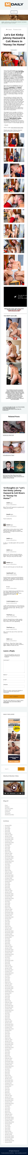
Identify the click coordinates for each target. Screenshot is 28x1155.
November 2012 (9, 1063)
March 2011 (8, 1094)
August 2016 (8, 993)
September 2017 (9, 973)
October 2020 (8, 934)
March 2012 (8, 1075)
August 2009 (8, 1123)
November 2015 (9, 1007)
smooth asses (15, 398)
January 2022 (8, 910)
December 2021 (9, 912)
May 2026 (7, 830)
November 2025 (9, 839)
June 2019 (7, 959)
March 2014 (8, 1038)
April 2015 (7, 1018)
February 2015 (8, 1021)
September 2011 (9, 1084)
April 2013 (7, 1055)
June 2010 (7, 1108)
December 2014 (9, 1024)
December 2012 (9, 1061)
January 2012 (8, 1078)
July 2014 (7, 1032)
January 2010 (8, 1115)
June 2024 (7, 865)
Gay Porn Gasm (9, 808)
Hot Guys (14, 50)
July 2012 (7, 1069)
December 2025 (9, 837)
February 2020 (8, 946)
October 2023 (8, 878)
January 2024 (8, 873)
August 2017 (8, 974)
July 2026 (7, 827)
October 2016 (8, 990)
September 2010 (9, 1103)
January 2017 (8, 985)
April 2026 (7, 831)
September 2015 (9, 1010)
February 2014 (8, 1039)
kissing (9, 394)
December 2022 (9, 893)
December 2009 (9, 1117)
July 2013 (7, 1050)
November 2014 (9, 1025)
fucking (13, 392)
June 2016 (7, 996)
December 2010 (9, 1098)
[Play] (5, 793)
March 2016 (8, 1000)
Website (5, 684)
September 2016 (9, 991)
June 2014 (7, 1033)
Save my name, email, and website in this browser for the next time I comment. (13, 691)
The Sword (7, 813)
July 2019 (7, 957)
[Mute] (20, 793)
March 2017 (8, 982)
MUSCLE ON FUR (8, 435)
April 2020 (7, 943)
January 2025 (8, 855)
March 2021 (8, 926)
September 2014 (9, 1028)
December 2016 (9, 987)
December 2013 (9, 1042)
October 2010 (8, 1101)
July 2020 (7, 938)
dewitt (10, 29)
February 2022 (8, 909)
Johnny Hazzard (20, 393)
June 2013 (7, 1052)
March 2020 (8, 945)
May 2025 (7, 848)
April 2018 (7, 963)
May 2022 (7, 904)
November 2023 (9, 876)
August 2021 (8, 918)
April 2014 (7, 1036)
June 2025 (7, 847)
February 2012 (8, 1077)
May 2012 (7, 1072)
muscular (9, 396)
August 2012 (8, 1067)
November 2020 (9, 932)
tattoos (22, 398)
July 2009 (7, 1125)
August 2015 (8, 1011)
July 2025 (7, 845)
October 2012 (8, 1064)
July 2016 (7, 994)
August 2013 (8, 1049)
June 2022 (7, 903)
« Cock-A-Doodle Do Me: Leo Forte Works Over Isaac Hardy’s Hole (13, 407)
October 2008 (8, 1139)
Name (5, 674)
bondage (20, 390)
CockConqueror (11, 601)
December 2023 (9, 875)
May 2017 (7, 979)
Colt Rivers (20, 391)
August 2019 (8, 955)
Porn (17, 396)
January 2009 (8, 1134)
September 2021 (9, 917)
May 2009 (7, 1128)
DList (6, 805)
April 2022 (7, 906)
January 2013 (8, 1059)
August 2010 (8, 1105)
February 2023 (8, 890)
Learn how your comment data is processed (12, 702)
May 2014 (7, 1035)
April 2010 (7, 1111)
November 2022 (9, 895)
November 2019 (9, 951)
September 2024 (9, 861)
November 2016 (9, 988)
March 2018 (8, 965)
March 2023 (8, 889)
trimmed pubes (15, 399)
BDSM (11, 390)
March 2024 (8, 870)
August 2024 (8, 862)
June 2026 (7, 828)
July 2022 (7, 901)
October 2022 (8, 896)
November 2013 (9, 1044)
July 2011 (7, 1087)
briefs (8, 391)
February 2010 (8, 1114)
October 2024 (8, 859)
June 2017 (7, 977)
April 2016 (7, 999)
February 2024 (8, 872)
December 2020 (9, 931)
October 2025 (8, 841)
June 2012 (7, 1070)
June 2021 (7, 921)
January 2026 (8, 836)
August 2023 (8, 881)
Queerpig (7, 811)
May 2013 (7, 1053)
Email (5, 679)
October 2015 (8, 1008)
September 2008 (9, 1140)
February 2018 (8, 966)
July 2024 (7, 864)
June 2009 (7, 1126)
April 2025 (7, 850)
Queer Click (8, 810)
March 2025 (8, 851)
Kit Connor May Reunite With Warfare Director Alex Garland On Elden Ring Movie (13, 476)
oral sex (14, 396)
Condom (8, 392)
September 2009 (9, 1122)
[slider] (12, 793)
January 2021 (8, 929)
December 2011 (9, 1080)
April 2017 (7, 980)
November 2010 (9, 1100)
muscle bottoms (17, 395)
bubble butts (13, 391)
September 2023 (9, 879)
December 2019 (9, 949)
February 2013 (8, 1058)
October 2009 (8, 1120)
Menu (14, 12)
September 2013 (9, 1047)
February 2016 (8, 1002)
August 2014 (8, 1030)
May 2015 (7, 1016)
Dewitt (8, 514)
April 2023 (7, 887)
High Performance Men (17, 127)
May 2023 (7, 886)
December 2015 (9, 1005)
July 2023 (7, 882)
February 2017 (8, 983)
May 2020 (7, 941)
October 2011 (8, 1083)
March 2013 (8, 1056)
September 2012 (9, 1066)
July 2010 (7, 1106)
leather (12, 77)
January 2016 (8, 1004)
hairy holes (18, 392)
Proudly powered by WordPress (7, 1153)
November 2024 (9, 858)
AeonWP (25, 1153)
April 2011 (7, 1092)
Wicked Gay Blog (9, 814)
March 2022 (8, 907)
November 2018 (9, 960)
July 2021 (7, 920)
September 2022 (9, 898)
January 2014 (8, 1041)
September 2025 (9, 842)
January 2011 (8, 1097)
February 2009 (9, 1132)
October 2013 (8, 1046)
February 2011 (8, 1095)
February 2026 (8, 834)
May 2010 (7, 1109)
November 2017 (9, 969)
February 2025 (8, 853)
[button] (14, 788)
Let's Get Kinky (15, 394)
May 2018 (7, 962)
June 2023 (7, 884)
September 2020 (9, 935)
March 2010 (8, 1112)
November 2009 (9, 1119)
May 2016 (7, 997)
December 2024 (9, 856)
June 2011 (7, 1089)
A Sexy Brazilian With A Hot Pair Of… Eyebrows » (12, 409)
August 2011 (8, 1086)
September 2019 (9, 954)
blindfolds (20, 76)
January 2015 (8, 1022)
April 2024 (7, 868)
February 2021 (8, 927)
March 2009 (8, 1131)
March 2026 (8, 833)
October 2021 (8, 915)
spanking (6, 77)
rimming (15, 397)
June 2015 (7, 1014)
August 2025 (8, 844)
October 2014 (8, 1027)
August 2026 (8, 825)
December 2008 (9, 1136)
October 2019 (8, 952)
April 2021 (7, 924)
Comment (6, 660)
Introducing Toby (8, 455)
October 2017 (8, 971)
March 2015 (8, 1019)
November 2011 (9, 1081)
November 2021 (9, 914)
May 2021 (7, 923)
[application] (14, 788)
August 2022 (8, 900)
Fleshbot (7, 807)
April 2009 (7, 1129)
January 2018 (8, 968)
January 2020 (8, 948)
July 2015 (7, 1013)
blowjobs (15, 390)
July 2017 (7, 976)
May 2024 (7, 867)
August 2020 (8, 937)
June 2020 (7, 940)
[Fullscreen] (22, 793)
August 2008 (8, 1142)
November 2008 (9, 1137)
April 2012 (7, 1073)
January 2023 (8, 892)
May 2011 (7, 1091)
